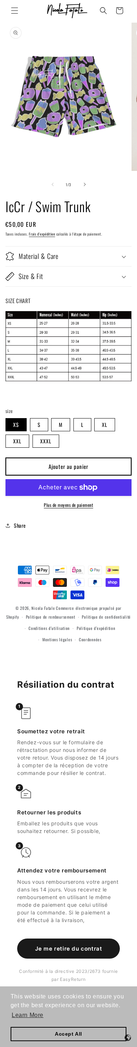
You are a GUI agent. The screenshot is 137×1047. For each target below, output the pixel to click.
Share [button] (20, 525)
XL (104, 424)
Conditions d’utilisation (49, 628)
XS (16, 424)
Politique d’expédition (96, 628)
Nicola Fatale (43, 608)
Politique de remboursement (50, 617)
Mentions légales (57, 639)
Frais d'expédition (42, 234)
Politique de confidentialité (106, 617)
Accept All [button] (68, 1034)
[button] (15, 11)
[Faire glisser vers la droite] (85, 184)
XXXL (46, 441)
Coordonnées (90, 639)
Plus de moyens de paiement (68, 505)
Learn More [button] (27, 1015)
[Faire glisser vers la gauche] (53, 184)
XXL (17, 441)
